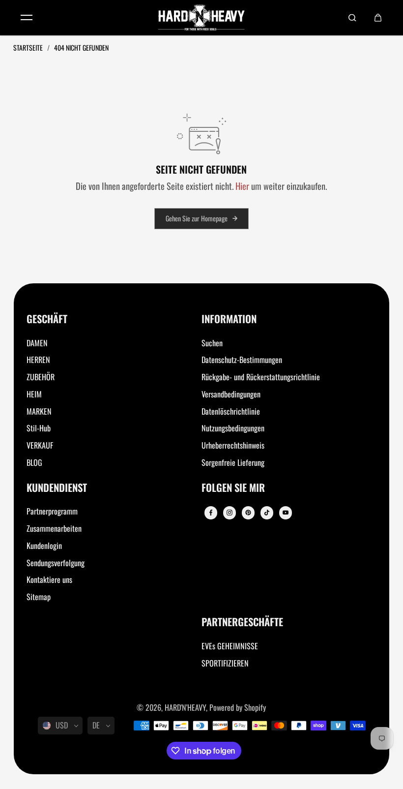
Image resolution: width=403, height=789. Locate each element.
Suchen (212, 343)
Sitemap (39, 597)
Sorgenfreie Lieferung (233, 462)
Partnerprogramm (52, 511)
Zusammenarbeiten (54, 528)
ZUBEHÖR (41, 377)
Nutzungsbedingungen (233, 428)
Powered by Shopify (237, 707)
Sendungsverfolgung (56, 563)
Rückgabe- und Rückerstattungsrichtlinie (261, 377)
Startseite (28, 47)
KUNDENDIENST (57, 488)
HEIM (34, 394)
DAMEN (37, 343)
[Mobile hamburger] (26, 18)
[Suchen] (352, 17)
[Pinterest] (248, 512)
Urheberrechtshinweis (233, 445)
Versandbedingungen (231, 394)
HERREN (38, 359)
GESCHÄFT (47, 319)
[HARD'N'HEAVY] (201, 17)
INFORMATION (229, 319)
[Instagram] (229, 512)
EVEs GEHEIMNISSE (230, 646)
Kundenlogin (44, 545)
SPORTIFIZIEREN (225, 663)
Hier (242, 185)
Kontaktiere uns (49, 579)
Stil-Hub (39, 428)
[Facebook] (211, 512)
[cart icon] (378, 17)
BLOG (34, 462)
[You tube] (285, 512)
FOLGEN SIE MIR (233, 488)
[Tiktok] (267, 512)
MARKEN (39, 411)
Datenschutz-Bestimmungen (242, 359)
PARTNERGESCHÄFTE (242, 622)
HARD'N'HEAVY (185, 707)
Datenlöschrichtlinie (231, 411)
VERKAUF (40, 445)
